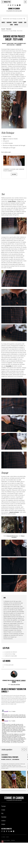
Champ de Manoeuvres (12, 536)
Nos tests (8, 28)
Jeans (25, 22)
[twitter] (15, 5)
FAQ (2, 813)
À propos (3, 806)
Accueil (3, 28)
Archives (3, 821)
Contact (3, 810)
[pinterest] (12, 5)
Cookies (13, 840)
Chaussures (9, 22)
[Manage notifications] (2, 841)
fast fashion (6, 69)
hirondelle (8, 366)
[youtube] (17, 5)
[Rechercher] (24, 19)
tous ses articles (15, 684)
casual (11, 512)
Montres (16, 24)
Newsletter (7, 2)
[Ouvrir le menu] (25, 2)
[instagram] (10, 5)
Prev (23, 749)
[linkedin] (19, 5)
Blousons (20, 22)
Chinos (11, 24)
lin (17, 75)
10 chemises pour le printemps (9, 757)
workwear (16, 512)
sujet (24, 81)
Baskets (3, 22)
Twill (4, 139)
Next (25, 749)
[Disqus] (14, 726)
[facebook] (8, 5)
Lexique (3, 824)
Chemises (15, 22)
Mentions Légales (5, 840)
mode (9, 201)
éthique (14, 201)
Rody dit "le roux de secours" (18, 681)
